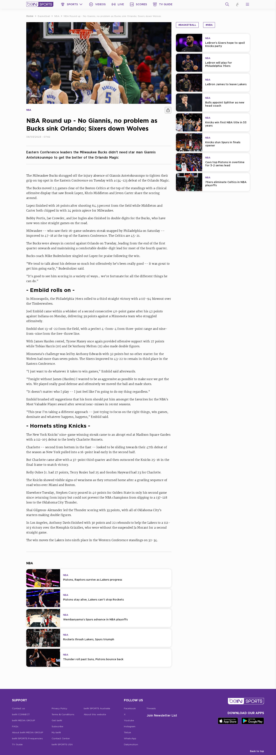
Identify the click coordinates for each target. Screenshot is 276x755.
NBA (56, 16)
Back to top (257, 751)
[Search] (227, 4)
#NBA (209, 25)
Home (29, 16)
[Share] (168, 110)
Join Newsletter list (162, 715)
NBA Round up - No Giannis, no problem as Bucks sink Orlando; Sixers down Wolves (112, 16)
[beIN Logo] (39, 4)
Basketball (44, 16)
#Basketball (187, 25)
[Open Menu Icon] (247, 4)
